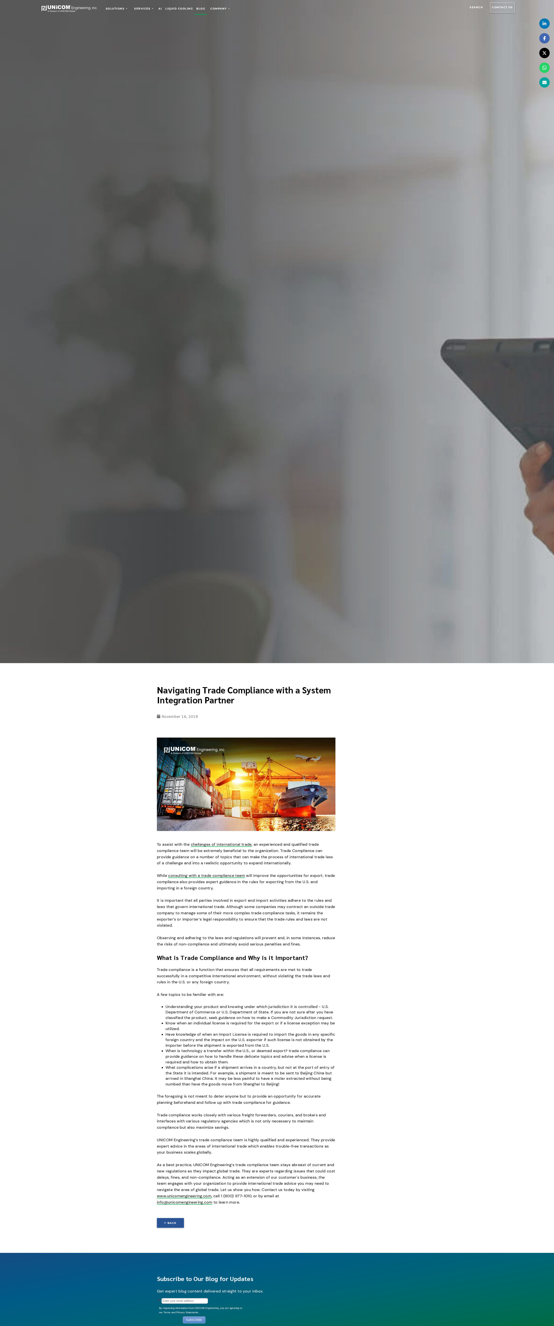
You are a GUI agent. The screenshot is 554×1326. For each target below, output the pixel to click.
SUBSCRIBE (194, 1320)
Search (476, 7)
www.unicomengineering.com (184, 1196)
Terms (167, 1312)
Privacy (180, 1312)
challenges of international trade (221, 844)
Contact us (502, 7)
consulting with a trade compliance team (206, 875)
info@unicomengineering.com (184, 1202)
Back (172, 1223)
